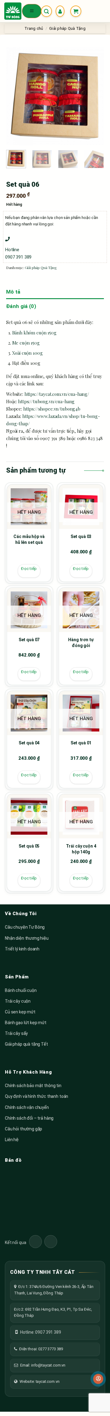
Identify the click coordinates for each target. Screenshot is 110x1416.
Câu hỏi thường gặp (23, 1128)
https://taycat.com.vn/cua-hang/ (56, 394)
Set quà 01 (81, 742)
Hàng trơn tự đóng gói (81, 642)
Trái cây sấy (16, 1033)
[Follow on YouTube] (50, 1241)
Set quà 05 (29, 846)
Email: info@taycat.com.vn (42, 1365)
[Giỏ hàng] (75, 11)
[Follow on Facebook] (35, 1241)
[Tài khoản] (61, 11)
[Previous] (15, 96)
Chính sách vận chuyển (27, 1107)
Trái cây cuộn (18, 1001)
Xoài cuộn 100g (27, 353)
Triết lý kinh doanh (22, 948)
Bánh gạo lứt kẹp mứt (25, 1022)
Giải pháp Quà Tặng (67, 28)
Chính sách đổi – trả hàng (29, 1118)
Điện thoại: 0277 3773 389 (41, 1349)
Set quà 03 (81, 536)
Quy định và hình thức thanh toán (36, 1096)
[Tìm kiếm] (46, 11)
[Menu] (32, 11)
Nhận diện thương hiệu (27, 938)
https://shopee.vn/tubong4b (51, 409)
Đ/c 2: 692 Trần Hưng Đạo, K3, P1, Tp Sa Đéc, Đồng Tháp (53, 1312)
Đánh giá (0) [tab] (21, 306)
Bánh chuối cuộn (21, 990)
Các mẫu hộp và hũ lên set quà (28, 539)
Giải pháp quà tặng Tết (26, 1044)
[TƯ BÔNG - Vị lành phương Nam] (13, 11)
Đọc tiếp (29, 568)
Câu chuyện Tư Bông (25, 927)
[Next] (94, 96)
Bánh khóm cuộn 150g (34, 333)
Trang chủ (33, 28)
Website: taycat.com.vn (40, 1381)
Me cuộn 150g (26, 343)
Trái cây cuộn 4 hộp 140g (81, 849)
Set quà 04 (29, 742)
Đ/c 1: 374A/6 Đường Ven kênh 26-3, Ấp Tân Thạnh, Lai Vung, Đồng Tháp (54, 1289)
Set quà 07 (29, 639)
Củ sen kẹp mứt (20, 1011)
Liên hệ (12, 1139)
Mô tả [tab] (13, 292)
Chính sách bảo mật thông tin (33, 1085)
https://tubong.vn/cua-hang (46, 401)
